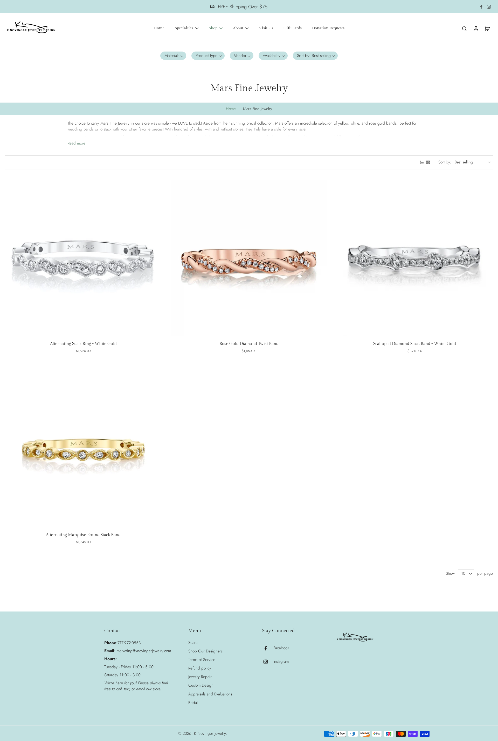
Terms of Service (201, 660)
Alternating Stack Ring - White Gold (83, 343)
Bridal (193, 703)
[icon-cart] (487, 28)
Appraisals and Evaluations (210, 694)
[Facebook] (481, 7)
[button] (173, 55)
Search (193, 642)
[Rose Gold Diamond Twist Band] (249, 258)
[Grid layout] (428, 162)
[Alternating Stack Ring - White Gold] (83, 258)
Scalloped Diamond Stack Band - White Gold (414, 343)
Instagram (281, 661)
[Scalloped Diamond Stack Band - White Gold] (414, 258)
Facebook (281, 648)
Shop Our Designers (205, 651)
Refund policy (199, 668)
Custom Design (200, 685)
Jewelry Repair (200, 677)
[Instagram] (489, 7)
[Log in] (475, 28)
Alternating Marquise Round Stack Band (83, 535)
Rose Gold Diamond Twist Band (249, 343)
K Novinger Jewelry (210, 733)
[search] (464, 28)
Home (231, 109)
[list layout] (422, 162)
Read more (76, 143)
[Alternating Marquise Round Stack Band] (83, 449)
